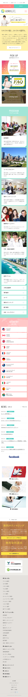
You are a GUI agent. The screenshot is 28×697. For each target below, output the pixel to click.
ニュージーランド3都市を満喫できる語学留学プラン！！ (13, 450)
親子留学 (5, 640)
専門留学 (5, 635)
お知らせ (6, 670)
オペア (4, 625)
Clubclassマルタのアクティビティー (9, 427)
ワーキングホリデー (7, 617)
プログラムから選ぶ (9, 612)
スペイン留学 (6, 606)
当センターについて (14, 47)
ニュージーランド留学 (8, 599)
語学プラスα (6, 638)
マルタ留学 (5, 588)
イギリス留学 (6, 586)
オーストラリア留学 (7, 596)
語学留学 (5, 615)
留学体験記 (7, 673)
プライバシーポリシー (14, 683)
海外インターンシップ (8, 620)
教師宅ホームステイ (7, 622)
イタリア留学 (6, 604)
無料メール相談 (14, 689)
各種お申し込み (8, 646)
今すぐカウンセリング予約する (14, 537)
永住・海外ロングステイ (8, 643)
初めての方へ (6, 2)
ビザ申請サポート (7, 659)
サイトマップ (14, 685)
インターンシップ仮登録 (8, 656)
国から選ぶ (7, 578)
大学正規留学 (6, 633)
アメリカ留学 (6, 581)
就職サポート (7, 676)
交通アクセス (13, 2)
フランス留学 (6, 591)
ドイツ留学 (5, 593)
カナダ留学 (5, 583)
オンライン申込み (7, 654)
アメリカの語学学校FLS (6, 434)
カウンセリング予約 (7, 6)
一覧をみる (24, 406)
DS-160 (4, 661)
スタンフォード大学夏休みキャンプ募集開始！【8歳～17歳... (14, 441)
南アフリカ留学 (6, 609)
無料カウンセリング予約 (8, 649)
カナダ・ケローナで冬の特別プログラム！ (11, 420)
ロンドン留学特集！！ (6, 413)
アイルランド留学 (7, 601)
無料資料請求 (6, 651)
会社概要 (14, 680)
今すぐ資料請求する (14, 553)
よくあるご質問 (22, 2)
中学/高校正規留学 (7, 630)
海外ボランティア (7, 627)
